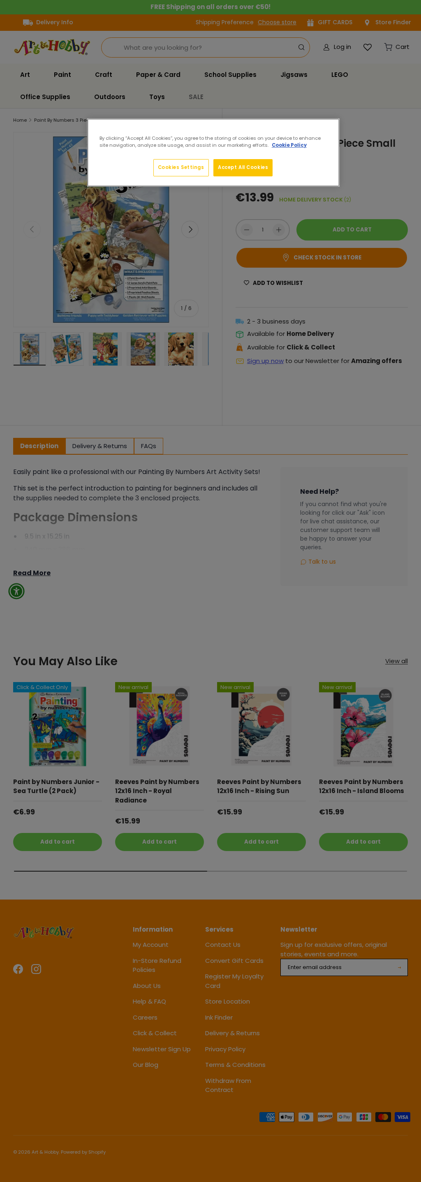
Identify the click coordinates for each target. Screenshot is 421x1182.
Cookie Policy (289, 145)
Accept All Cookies (243, 167)
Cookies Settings (181, 167)
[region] (213, 152)
